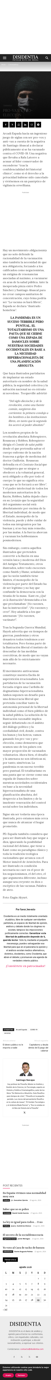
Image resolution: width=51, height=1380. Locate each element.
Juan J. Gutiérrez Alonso (21, 1226)
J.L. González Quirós (19, 1200)
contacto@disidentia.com (31, 1349)
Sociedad (7, 1213)
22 (38, 1294)
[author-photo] (25, 1076)
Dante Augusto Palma (23, 1251)
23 (45, 1294)
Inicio (3, 64)
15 (38, 1289)
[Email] (32, 124)
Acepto (8, 1375)
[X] (12, 124)
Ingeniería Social (10, 1239)
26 (20, 1299)
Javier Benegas (24, 1239)
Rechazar (21, 1375)
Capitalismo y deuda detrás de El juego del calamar (38, 1047)
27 (26, 1299)
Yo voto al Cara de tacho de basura (23, 1247)
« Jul (5, 1309)
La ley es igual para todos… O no (23, 1222)
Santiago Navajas (25, 1079)
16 (45, 1289)
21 (32, 1294)
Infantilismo (8, 1252)
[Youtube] (37, 1357)
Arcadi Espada (21, 1029)
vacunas (7, 1033)
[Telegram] (38, 124)
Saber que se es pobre (16, 1209)
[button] (4, 58)
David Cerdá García (20, 1213)
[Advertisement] (25, 27)
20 (26, 1294)
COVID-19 (33, 1029)
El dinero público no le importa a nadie (13, 1046)
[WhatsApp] (19, 124)
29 (38, 1299)
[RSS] (22, 1357)
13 (26, 1289)
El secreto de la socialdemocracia (23, 1234)
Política (6, 1200)
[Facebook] (5, 124)
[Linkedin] (25, 124)
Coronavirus (13, 64)
